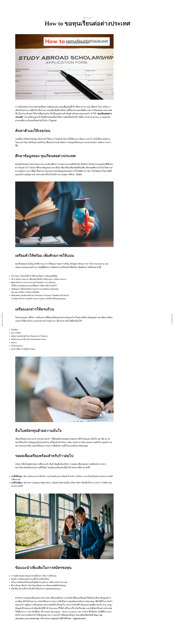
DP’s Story (116, 15)
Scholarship (79, 15)
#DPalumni (93, 15)
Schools (63, 15)
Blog (105, 15)
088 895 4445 (31, 15)
